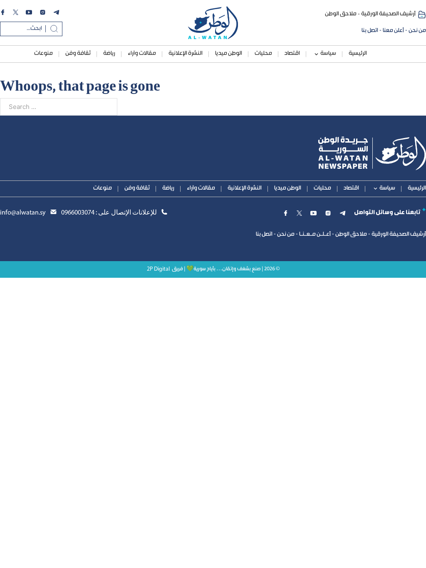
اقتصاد (292, 54)
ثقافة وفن (78, 54)
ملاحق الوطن (341, 14)
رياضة (109, 54)
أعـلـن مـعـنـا (315, 234)
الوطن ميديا (228, 54)
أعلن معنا (393, 31)
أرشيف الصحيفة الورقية (388, 14)
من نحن (417, 31)
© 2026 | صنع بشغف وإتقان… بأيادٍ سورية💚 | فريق (226, 269)
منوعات (43, 54)
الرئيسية (358, 54)
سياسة (328, 54)
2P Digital (158, 269)
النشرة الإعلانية (185, 54)
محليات (263, 54)
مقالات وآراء (142, 54)
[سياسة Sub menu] (316, 54)
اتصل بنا (370, 31)
